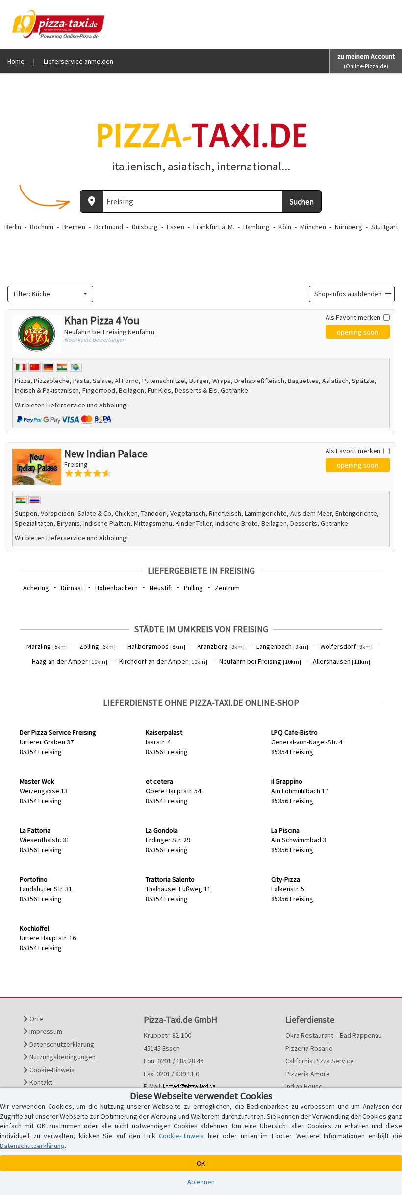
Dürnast (72, 587)
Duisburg (145, 226)
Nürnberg (348, 226)
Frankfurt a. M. (213, 226)
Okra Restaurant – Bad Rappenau (333, 1035)
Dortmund (108, 226)
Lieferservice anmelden (78, 61)
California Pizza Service (319, 1060)
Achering (36, 587)
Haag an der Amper (69, 661)
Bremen (73, 226)
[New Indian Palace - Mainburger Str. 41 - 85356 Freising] (36, 467)
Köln (284, 226)
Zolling (97, 646)
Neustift (161, 587)
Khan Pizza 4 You (102, 320)
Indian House (304, 1086)
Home (16, 61)
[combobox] (50, 294)
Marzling (47, 646)
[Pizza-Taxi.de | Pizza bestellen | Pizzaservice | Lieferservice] (56, 23)
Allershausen (341, 661)
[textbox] (47, 294)
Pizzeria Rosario (309, 1048)
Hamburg (256, 226)
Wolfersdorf (346, 646)
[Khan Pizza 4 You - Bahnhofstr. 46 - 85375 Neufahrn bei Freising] (36, 333)
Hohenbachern (116, 587)
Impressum (45, 1031)
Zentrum (227, 587)
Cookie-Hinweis (51, 1069)
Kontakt (40, 1082)
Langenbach (282, 646)
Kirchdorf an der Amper (163, 661)
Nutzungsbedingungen (62, 1056)
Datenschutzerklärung (61, 1044)
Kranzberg (221, 646)
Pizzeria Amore (307, 1073)
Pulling (193, 587)
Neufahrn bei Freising (260, 661)
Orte (35, 1018)
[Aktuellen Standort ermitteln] (91, 201)
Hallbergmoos (156, 646)
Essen (175, 226)
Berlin (12, 226)
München (313, 226)
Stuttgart (384, 226)
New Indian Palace (106, 453)
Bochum (41, 226)
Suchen (302, 201)
